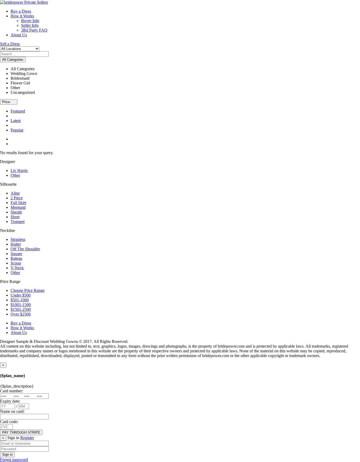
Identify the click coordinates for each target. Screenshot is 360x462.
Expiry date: (10, 401)
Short (15, 217)
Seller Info (29, 25)
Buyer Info (30, 20)
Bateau (16, 258)
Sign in (7, 454)
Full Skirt (18, 202)
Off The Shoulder (25, 249)
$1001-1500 (21, 304)
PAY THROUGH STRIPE (21, 432)
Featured (18, 111)
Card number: (11, 391)
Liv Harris (19, 170)
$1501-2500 (21, 309)
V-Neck (17, 268)
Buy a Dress (21, 11)
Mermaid (18, 207)
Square (16, 253)
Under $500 (21, 295)
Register (27, 437)
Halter (16, 244)
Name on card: (12, 411)
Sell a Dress (10, 44)
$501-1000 (20, 300)
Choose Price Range (28, 290)
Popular (17, 130)
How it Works (22, 16)
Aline (15, 193)
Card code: (9, 421)
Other (15, 175)
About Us (19, 35)
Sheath (16, 212)
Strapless (18, 239)
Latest (16, 120)
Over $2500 (21, 314)
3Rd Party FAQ (34, 30)
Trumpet (18, 221)
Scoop (16, 263)
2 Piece (17, 198)
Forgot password (14, 459)
